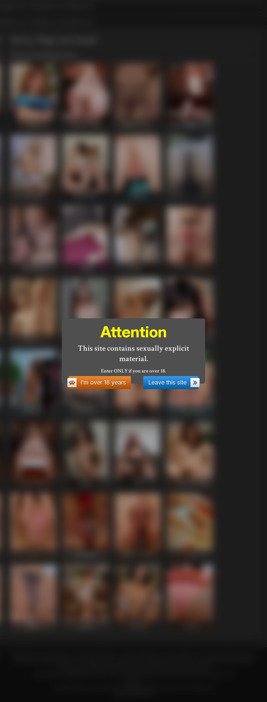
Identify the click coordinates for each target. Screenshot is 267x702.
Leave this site (167, 382)
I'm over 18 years (103, 382)
